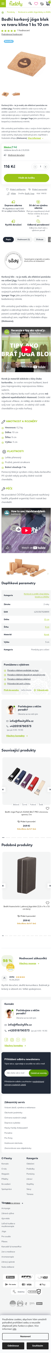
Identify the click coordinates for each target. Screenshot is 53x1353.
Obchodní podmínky (13, 1113)
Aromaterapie (7, 1257)
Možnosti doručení (16, 155)
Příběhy (4, 1179)
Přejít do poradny (11, 690)
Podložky (30, 1169)
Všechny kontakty (15, 736)
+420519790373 (19, 1030)
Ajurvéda (5, 1219)
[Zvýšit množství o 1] (45, 166)
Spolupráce (6, 1189)
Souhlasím (37, 1346)
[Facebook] (6, 1040)
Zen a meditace (8, 1252)
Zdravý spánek (8, 1262)
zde (14, 1329)
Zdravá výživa (7, 1213)
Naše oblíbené (7, 1267)
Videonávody (42, 690)
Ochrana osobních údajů (15, 1118)
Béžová (16, 805)
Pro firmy (8, 1138)
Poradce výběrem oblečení (19, 679)
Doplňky (30, 1184)
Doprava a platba (12, 1123)
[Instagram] (12, 1040)
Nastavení (25, 1336)
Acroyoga (5, 1208)
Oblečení (30, 1164)
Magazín (5, 1174)
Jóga (3, 1231)
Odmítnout (13, 1346)
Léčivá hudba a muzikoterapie (8, 1225)
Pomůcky (30, 1174)
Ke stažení (5, 1184)
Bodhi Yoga (29, 194)
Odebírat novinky (39, 1073)
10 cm (46, 619)
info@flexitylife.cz (21, 721)
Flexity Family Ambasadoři (16, 1128)
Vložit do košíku (26, 178)
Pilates (4, 1242)
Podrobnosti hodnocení (11, 34)
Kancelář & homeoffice (11, 1247)
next (50, 789)
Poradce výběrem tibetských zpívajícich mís (26, 675)
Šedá (41, 805)
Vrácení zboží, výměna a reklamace (19, 1108)
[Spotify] (24, 1040)
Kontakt (5, 1164)
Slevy (28, 1189)
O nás (4, 1169)
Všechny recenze (27, 963)
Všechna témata (13, 1203)
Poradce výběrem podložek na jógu (23, 670)
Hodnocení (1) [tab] (23, 240)
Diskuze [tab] (39, 240)
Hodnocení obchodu (13, 1143)
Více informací (34, 138)
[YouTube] (18, 1040)
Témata (29, 1194)
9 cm (47, 627)
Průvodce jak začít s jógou (18, 684)
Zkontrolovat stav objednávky (17, 1148)
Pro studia (6, 1237)
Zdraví (29, 1179)
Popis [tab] (8, 240)
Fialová (33, 805)
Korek (46, 635)
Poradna (8, 1133)
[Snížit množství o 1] (35, 166)
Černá (24, 805)
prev (3, 789)
